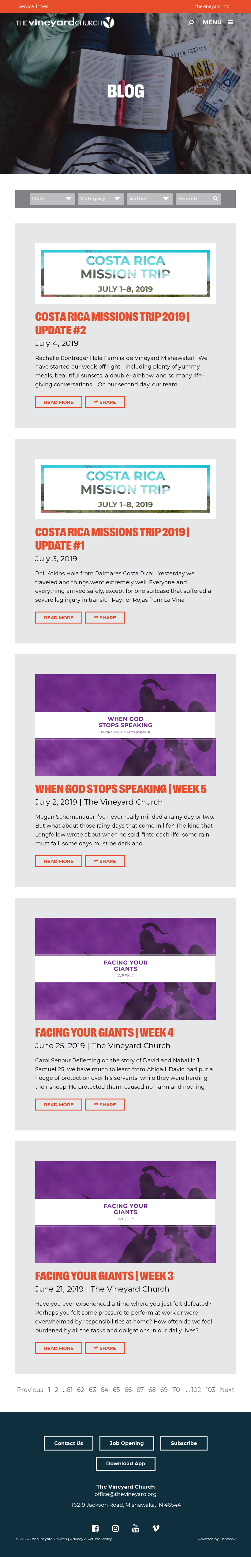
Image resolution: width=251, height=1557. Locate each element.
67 (140, 1389)
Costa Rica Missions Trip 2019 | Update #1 (112, 539)
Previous (30, 1389)
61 (70, 1389)
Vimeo (156, 1528)
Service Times (33, 6)
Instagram (115, 1528)
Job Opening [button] (127, 1443)
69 (164, 1389)
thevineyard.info (212, 6)
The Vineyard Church (48, 1538)
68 (152, 1389)
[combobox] (52, 199)
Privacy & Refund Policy (91, 1538)
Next (227, 1389)
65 (116, 1389)
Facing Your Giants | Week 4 (104, 1033)
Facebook (95, 1528)
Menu (212, 22)
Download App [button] (125, 1463)
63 (92, 1389)
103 (210, 1389)
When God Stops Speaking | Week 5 (121, 789)
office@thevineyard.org (126, 1494)
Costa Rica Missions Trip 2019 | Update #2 (112, 323)
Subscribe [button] (184, 1443)
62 (80, 1389)
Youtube (136, 1528)
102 (196, 1389)
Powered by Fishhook (217, 1538)
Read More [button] (58, 402)
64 (104, 1389)
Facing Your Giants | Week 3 (104, 1276)
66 (128, 1389)
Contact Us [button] (68, 1443)
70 (176, 1389)
